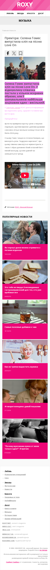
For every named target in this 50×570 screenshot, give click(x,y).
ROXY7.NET (14, 523)
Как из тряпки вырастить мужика (21, 366)
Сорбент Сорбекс (12, 562)
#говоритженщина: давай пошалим (22, 406)
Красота (31, 13)
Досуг (41, 13)
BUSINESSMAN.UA (15, 537)
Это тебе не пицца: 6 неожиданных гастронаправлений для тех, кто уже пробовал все (23, 290)
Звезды (20, 13)
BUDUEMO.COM (16, 541)
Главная (5, 30)
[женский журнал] (25, 5)
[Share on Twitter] (14, 53)
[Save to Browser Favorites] (20, 53)
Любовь (10, 13)
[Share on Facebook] (7, 53)
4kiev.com (11, 530)
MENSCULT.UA (15, 534)
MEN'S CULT (13, 526)
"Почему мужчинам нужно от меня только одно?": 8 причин (22, 447)
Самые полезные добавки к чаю (21, 327)
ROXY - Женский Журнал (24, 207)
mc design (43, 550)
